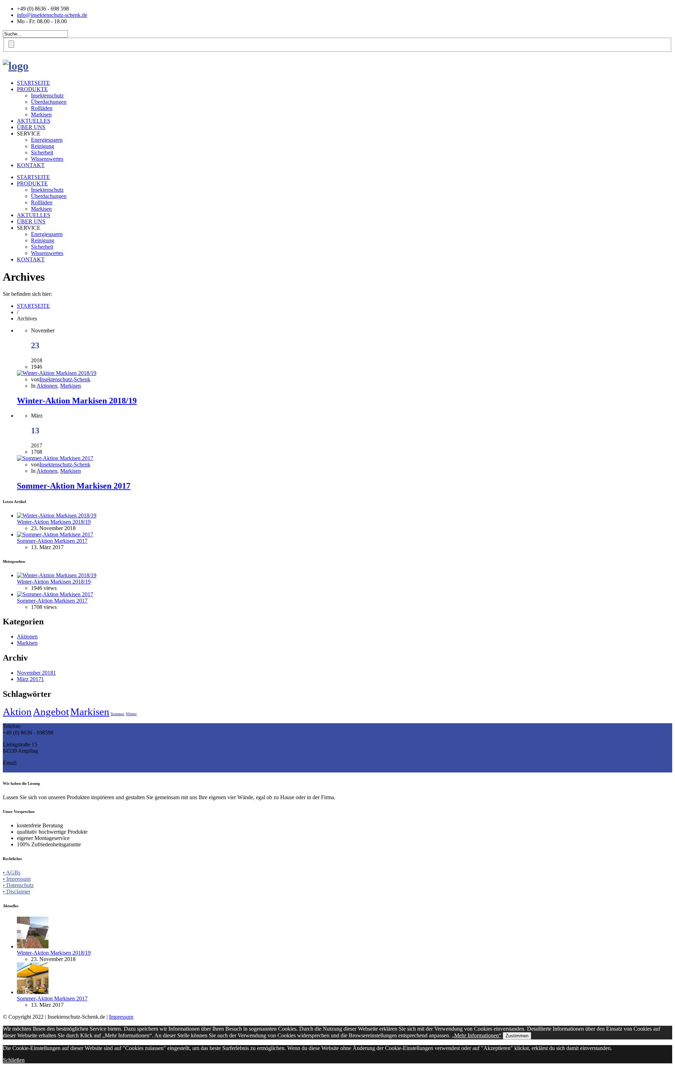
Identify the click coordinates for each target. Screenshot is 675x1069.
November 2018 (36, 673)
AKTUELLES (33, 121)
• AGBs (11, 873)
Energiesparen (47, 140)
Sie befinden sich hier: (27, 294)
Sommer (117, 714)
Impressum (121, 1017)
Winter (131, 714)
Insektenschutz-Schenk (64, 379)
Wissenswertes (47, 159)
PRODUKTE (32, 89)
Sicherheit (42, 152)
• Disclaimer (16, 892)
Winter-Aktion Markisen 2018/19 (77, 400)
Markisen (41, 114)
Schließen (14, 1060)
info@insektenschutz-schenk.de (52, 15)
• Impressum (17, 879)
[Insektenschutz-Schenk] (15, 65)
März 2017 (30, 679)
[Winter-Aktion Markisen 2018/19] (56, 373)
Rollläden (41, 108)
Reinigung (42, 146)
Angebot (51, 711)
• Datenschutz (18, 885)
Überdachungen (48, 102)
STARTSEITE (33, 83)
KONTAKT (31, 165)
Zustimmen (517, 1035)
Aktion (17, 711)
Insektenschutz (47, 95)
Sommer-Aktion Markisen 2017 (73, 485)
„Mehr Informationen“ (476, 1035)
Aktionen (47, 386)
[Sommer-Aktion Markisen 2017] (55, 458)
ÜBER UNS (31, 127)
